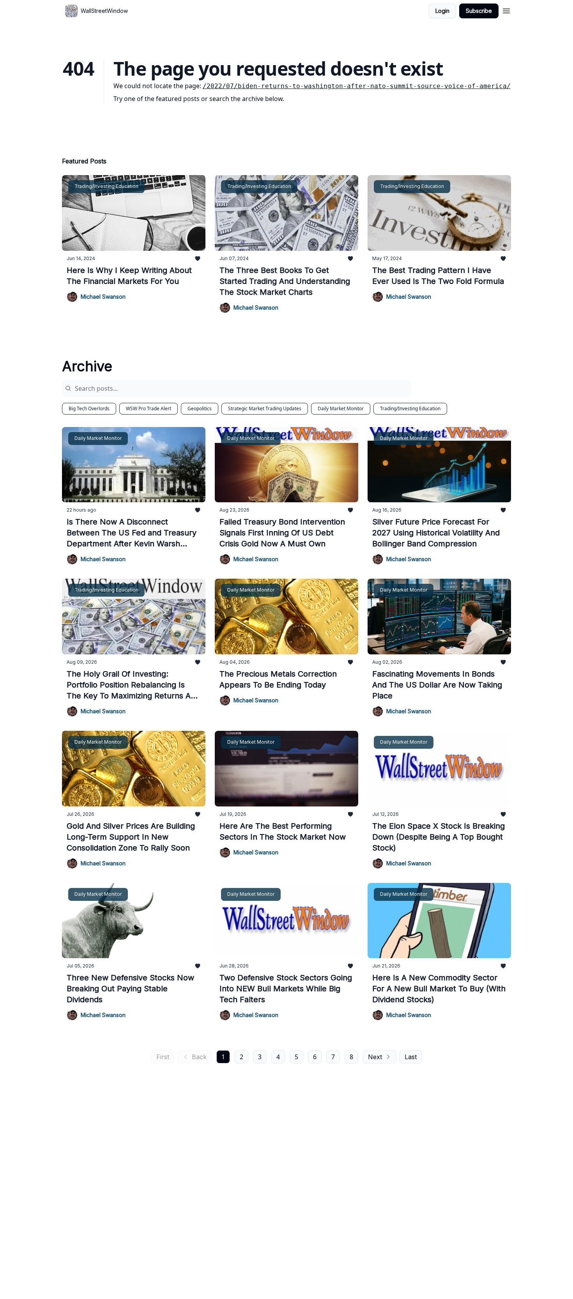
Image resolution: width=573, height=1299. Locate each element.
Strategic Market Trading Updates (264, 408)
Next (375, 1057)
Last (411, 1057)
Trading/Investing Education (410, 408)
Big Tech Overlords (89, 408)
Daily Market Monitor (341, 408)
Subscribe (479, 10)
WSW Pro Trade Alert (148, 408)
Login (442, 10)
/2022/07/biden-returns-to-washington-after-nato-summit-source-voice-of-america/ (357, 86)
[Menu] (506, 10)
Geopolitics (199, 408)
